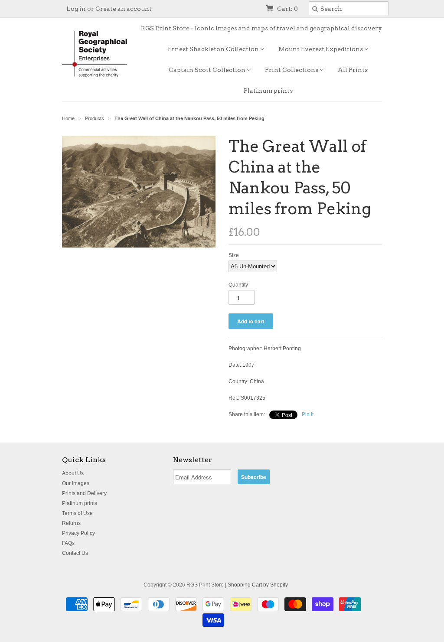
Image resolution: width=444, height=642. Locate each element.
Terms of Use (77, 513)
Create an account (123, 8)
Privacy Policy (78, 533)
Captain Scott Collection (208, 69)
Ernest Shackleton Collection (214, 49)
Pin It (307, 414)
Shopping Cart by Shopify (258, 585)
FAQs (68, 543)
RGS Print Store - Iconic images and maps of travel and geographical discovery (261, 28)
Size (234, 255)
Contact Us (75, 553)
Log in (76, 8)
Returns (71, 523)
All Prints (353, 69)
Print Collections (292, 69)
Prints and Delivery (84, 493)
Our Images (75, 483)
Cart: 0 (287, 8)
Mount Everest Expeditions (321, 49)
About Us (73, 473)
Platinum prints (268, 90)
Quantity (238, 285)
